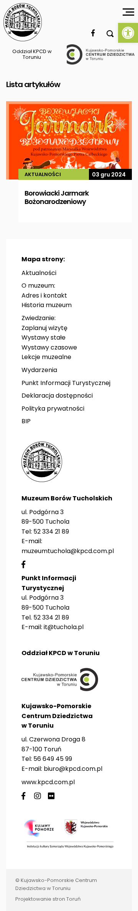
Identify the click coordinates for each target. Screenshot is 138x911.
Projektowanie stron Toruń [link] (47, 899)
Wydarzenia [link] (39, 370)
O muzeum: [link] (38, 285)
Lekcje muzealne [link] (46, 357)
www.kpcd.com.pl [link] (48, 782)
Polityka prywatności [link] (52, 408)
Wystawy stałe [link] (43, 337)
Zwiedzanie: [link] (38, 318)
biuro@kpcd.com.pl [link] (73, 768)
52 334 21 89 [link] (51, 531)
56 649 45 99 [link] (52, 758)
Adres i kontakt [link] (44, 295)
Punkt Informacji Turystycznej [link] (65, 383)
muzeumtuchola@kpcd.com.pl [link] (67, 551)
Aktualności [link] (38, 273)
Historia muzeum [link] (46, 305)
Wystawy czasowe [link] (49, 347)
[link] (128, 33)
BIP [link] (26, 421)
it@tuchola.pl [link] (64, 627)
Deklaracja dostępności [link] (57, 395)
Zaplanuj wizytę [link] (44, 328)
